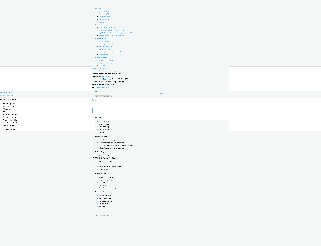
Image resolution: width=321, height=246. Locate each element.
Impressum (155, 94)
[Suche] (96, 91)
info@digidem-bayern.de (104, 87)
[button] (8, 95)
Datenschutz (164, 94)
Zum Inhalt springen (6, 92)
